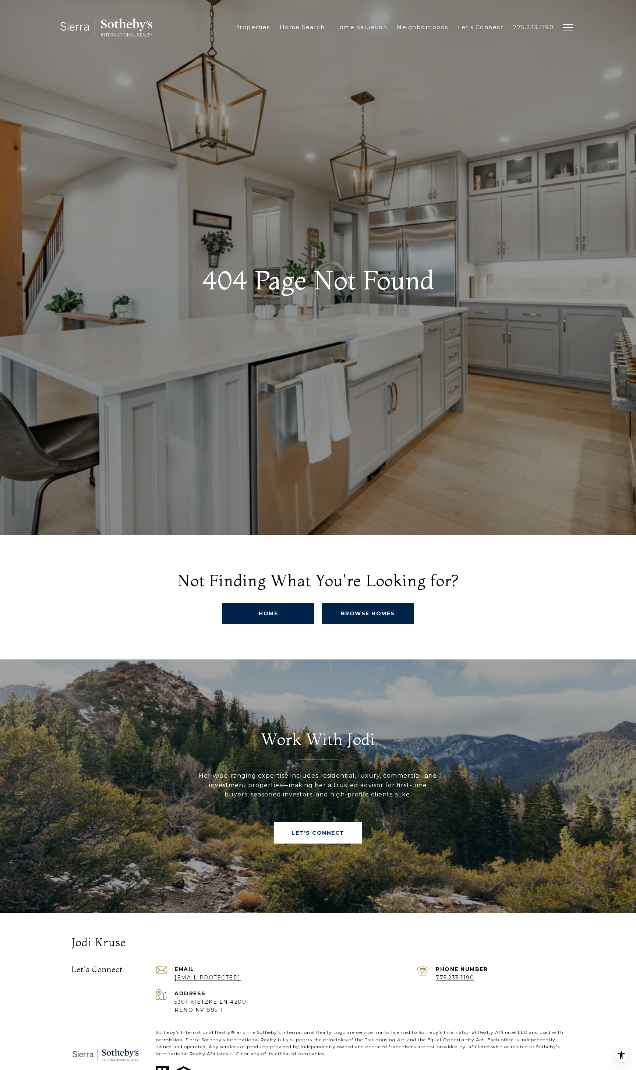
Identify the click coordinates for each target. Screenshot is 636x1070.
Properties (252, 27)
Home (268, 613)
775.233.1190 (455, 977)
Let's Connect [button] (318, 833)
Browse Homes (368, 613)
